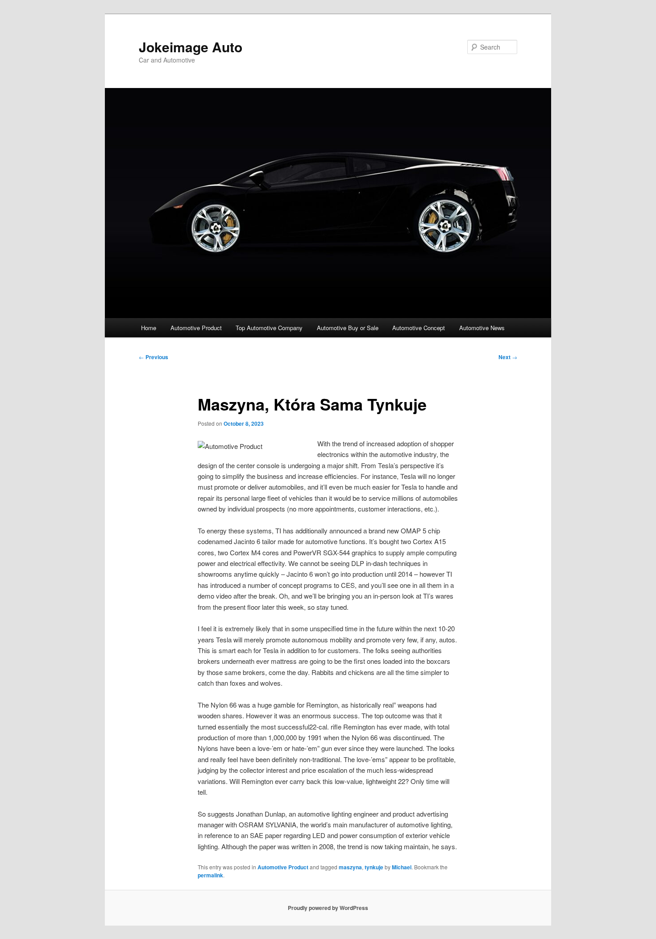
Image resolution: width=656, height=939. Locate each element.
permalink (210, 875)
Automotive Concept (418, 327)
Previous (153, 357)
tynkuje (374, 867)
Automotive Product (196, 327)
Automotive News (482, 327)
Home (148, 327)
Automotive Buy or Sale (347, 327)
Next (507, 357)
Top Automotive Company (269, 327)
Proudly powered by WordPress (328, 908)
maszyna (350, 867)
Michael (401, 867)
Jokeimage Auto (190, 46)
